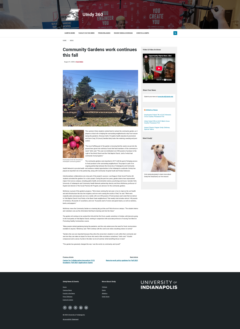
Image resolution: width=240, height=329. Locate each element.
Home (64, 40)
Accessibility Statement (70, 319)
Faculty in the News (69, 293)
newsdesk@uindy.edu (165, 96)
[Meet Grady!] (159, 157)
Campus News (67, 290)
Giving (104, 290)
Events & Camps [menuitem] (142, 33)
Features (79, 62)
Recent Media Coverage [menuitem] (123, 33)
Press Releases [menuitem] (104, 33)
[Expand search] (175, 33)
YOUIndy (104, 287)
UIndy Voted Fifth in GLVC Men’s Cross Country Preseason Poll (157, 122)
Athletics (104, 293)
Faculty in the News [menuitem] (86, 33)
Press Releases (67, 297)
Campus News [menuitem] (69, 33)
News (72, 40)
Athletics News (152, 110)
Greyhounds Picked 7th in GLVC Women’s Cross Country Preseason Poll (157, 115)
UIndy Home (105, 297)
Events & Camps (68, 300)
